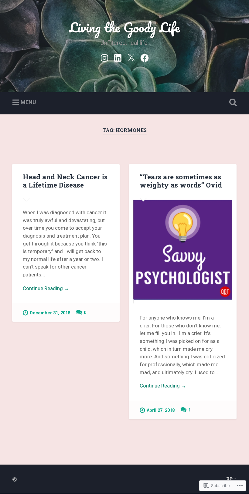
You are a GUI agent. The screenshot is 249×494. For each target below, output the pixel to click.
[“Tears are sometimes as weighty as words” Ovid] (183, 250)
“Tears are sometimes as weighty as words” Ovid (181, 180)
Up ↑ (231, 478)
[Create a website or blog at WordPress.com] (14, 479)
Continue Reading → (46, 288)
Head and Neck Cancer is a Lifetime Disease (65, 180)
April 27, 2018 (161, 410)
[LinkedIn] (118, 57)
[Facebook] (144, 57)
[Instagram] (104, 57)
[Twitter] (131, 57)
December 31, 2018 (50, 313)
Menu (28, 102)
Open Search (232, 102)
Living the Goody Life (124, 27)
